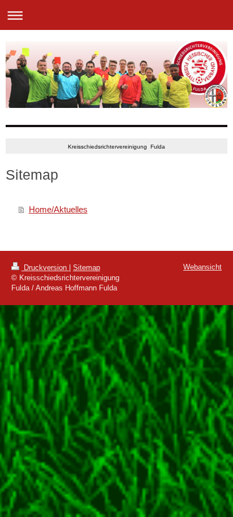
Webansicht (202, 267)
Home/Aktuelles (58, 209)
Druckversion (45, 267)
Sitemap (86, 267)
